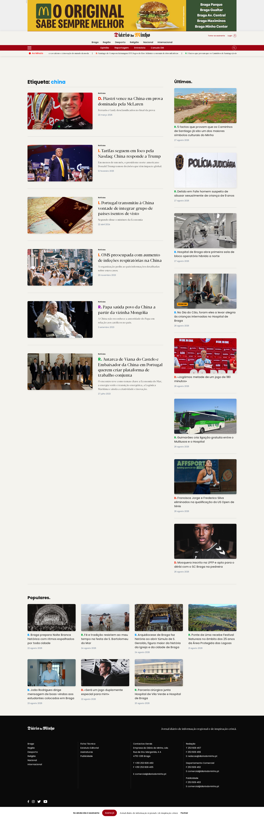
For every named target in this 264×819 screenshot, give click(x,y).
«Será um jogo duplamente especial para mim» (104, 662)
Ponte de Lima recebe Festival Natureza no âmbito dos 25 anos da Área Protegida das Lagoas (212, 609)
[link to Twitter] (39, 801)
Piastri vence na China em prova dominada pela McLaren (55, 94)
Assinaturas (86, 752)
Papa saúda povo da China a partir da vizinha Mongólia (54, 302)
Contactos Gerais (142, 743)
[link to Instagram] (33, 801)
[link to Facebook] (28, 801)
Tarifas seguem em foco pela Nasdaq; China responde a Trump (59, 146)
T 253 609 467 (193, 747)
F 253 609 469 (193, 752)
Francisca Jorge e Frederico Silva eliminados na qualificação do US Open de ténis (200, 462)
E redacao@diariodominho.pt (201, 756)
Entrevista (139, 47)
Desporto (120, 42)
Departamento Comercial (200, 763)
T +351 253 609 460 (143, 763)
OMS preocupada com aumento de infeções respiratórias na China (61, 250)
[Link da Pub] (132, 15)
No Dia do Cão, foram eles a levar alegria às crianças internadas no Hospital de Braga (203, 277)
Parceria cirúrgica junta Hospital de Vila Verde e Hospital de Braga (157, 662)
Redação (190, 743)
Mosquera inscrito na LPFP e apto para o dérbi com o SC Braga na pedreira (203, 527)
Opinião (104, 47)
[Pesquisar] (234, 48)
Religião (134, 42)
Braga (95, 42)
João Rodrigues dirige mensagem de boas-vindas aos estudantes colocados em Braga (50, 664)
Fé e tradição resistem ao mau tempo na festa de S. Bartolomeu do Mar (104, 607)
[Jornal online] (42, 37)
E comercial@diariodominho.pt (149, 774)
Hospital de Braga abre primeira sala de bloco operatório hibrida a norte (200, 216)
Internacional (165, 42)
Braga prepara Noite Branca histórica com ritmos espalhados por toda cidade (51, 607)
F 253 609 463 (193, 782)
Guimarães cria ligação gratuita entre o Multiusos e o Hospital (204, 402)
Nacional (148, 42)
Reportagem (122, 47)
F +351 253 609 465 (143, 767)
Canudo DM (157, 47)
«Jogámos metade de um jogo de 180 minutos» (200, 339)
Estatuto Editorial (89, 747)
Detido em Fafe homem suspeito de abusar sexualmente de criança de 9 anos (198, 156)
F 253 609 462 (193, 767)
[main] (132, 392)
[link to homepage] (132, 35)
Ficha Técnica (87, 743)
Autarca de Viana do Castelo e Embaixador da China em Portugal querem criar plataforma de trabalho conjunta (83, 355)
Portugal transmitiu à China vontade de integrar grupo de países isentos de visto (68, 198)
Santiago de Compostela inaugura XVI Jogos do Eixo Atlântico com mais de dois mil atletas (87, 53)
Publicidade (86, 756)
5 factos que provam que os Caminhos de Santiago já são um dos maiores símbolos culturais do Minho (182, 53)
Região (107, 42)
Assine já (109, 812)
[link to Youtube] (45, 801)
